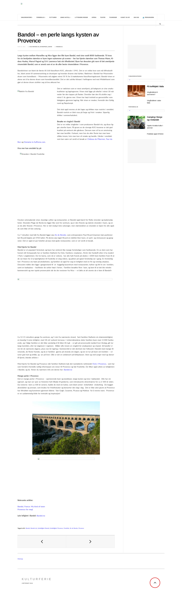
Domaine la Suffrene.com (34, 142)
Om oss (136, 17)
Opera (94, 17)
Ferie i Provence (99, 364)
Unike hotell (65, 17)
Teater (102, 17)
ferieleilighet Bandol (43, 528)
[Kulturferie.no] (42, 7)
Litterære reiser (81, 17)
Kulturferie (37, 579)
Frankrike (66, 528)
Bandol (28, 528)
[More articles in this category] (130, 80)
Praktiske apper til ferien (155, 134)
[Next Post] (90, 542)
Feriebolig (40, 17)
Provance (81, 528)
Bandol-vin (34, 528)
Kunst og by (125, 17)
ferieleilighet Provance (56, 528)
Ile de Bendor (60, 235)
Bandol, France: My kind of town (31, 507)
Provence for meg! (25, 510)
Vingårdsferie (26, 17)
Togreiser (113, 17)
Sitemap (20, 559)
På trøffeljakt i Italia (155, 86)
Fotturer (52, 17)
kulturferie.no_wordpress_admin (40, 46)
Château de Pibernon (96, 139)
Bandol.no (67, 370)
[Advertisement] (142, 56)
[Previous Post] (42, 542)
